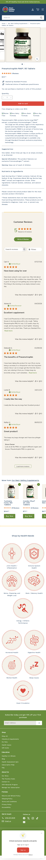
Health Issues (6, 745)
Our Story (5, 776)
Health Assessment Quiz (10, 762)
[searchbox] (13, 249)
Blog (3, 759)
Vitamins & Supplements (10, 739)
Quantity (5, 93)
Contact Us (6, 781)
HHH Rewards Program (10, 784)
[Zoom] (37, 59)
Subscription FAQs (8, 765)
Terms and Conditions (9, 801)
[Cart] (37, 9)
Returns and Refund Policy (11, 796)
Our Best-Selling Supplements (18, 23)
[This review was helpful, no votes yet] (35, 295)
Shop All (5, 736)
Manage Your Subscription (11, 787)
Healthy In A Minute (8, 756)
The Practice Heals (8, 779)
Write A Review (23, 239)
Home (4, 23)
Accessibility (6, 807)
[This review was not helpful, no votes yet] (39, 295)
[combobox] (23, 17)
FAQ (3, 767)
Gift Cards (5, 748)
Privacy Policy (6, 804)
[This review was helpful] (35, 339)
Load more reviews (22, 466)
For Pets (4, 742)
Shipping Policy (7, 798)
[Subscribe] (39, 723)
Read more (8, 331)
